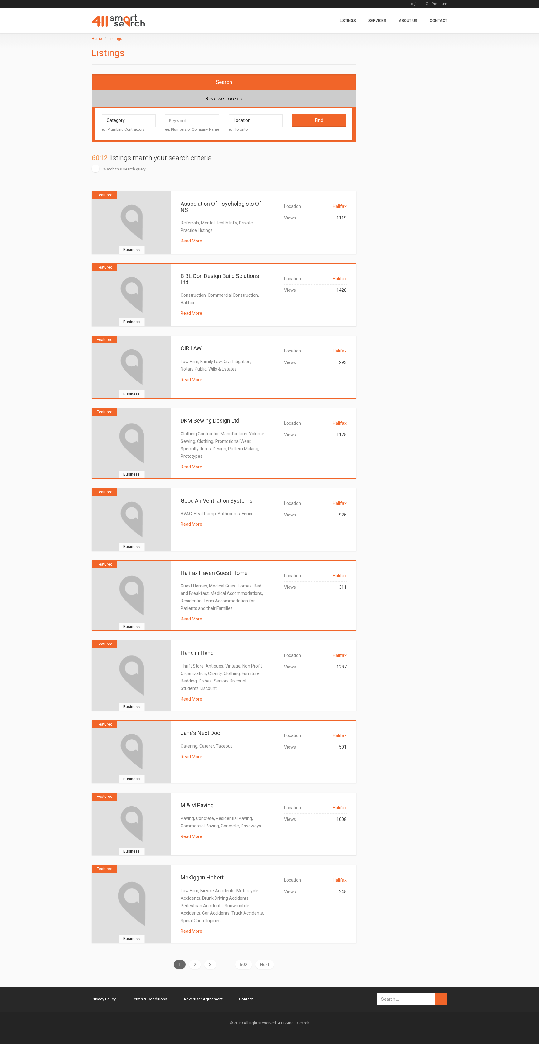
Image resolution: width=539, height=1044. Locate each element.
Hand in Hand (197, 652)
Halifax (340, 206)
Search (224, 82)
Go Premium (436, 4)
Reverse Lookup (223, 98)
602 (243, 964)
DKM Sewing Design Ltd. (210, 420)
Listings (348, 20)
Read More (191, 240)
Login (414, 4)
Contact (438, 20)
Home (97, 38)
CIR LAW (191, 348)
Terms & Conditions (149, 999)
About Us (408, 20)
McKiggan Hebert (202, 877)
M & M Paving (197, 805)
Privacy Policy (104, 999)
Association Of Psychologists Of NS (221, 206)
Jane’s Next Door (201, 733)
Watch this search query (124, 169)
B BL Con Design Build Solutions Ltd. (220, 279)
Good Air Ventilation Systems (217, 500)
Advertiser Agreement (203, 999)
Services (377, 20)
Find (319, 120)
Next (264, 964)
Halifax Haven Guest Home (214, 573)
